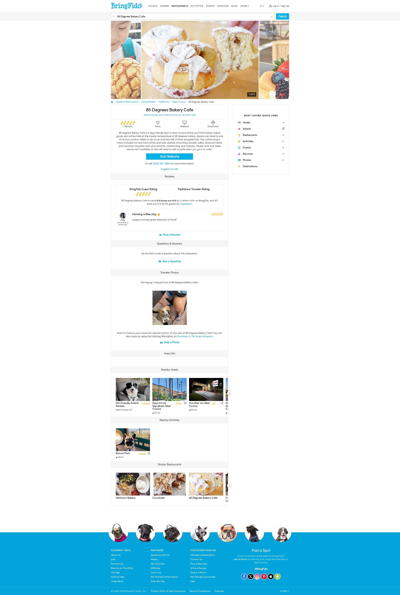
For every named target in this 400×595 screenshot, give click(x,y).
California (164, 101)
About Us (116, 555)
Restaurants (180, 6)
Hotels (152, 6)
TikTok (194, 336)
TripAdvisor (186, 203)
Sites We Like (158, 581)
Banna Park (123, 453)
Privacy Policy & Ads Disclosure (168, 591)
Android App (117, 576)
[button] (261, 122)
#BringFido (261, 569)
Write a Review (198, 568)
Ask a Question (171, 261)
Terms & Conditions (199, 591)
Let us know (240, 559)
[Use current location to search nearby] (272, 16)
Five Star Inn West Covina (199, 404)
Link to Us (156, 572)
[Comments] (160, 322)
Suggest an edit (169, 169)
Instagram (207, 336)
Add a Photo (171, 342)
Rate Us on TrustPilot (122, 568)
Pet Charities (158, 563)
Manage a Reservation (202, 555)
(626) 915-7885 (161, 163)
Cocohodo (158, 497)
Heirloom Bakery (126, 497)
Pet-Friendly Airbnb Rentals (127, 404)
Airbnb (164, 6)
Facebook (182, 336)
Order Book (117, 581)
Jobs (113, 559)
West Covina (178, 101)
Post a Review (171, 234)
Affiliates (155, 568)
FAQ (192, 581)
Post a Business (198, 563)
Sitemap (219, 591)
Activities (197, 6)
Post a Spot (261, 550)
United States (149, 101)
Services (223, 6)
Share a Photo (198, 572)
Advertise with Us (160, 555)
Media (154, 559)
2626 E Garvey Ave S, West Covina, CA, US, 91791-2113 (169, 115)
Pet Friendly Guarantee (202, 576)
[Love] (155, 322)
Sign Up (285, 6)
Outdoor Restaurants (127, 101)
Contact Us (196, 559)
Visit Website (169, 156)
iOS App (115, 572)
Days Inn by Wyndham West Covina (161, 405)
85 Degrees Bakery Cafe (201, 101)
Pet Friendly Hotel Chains (164, 576)
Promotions (117, 563)
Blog (234, 6)
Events (210, 6)
